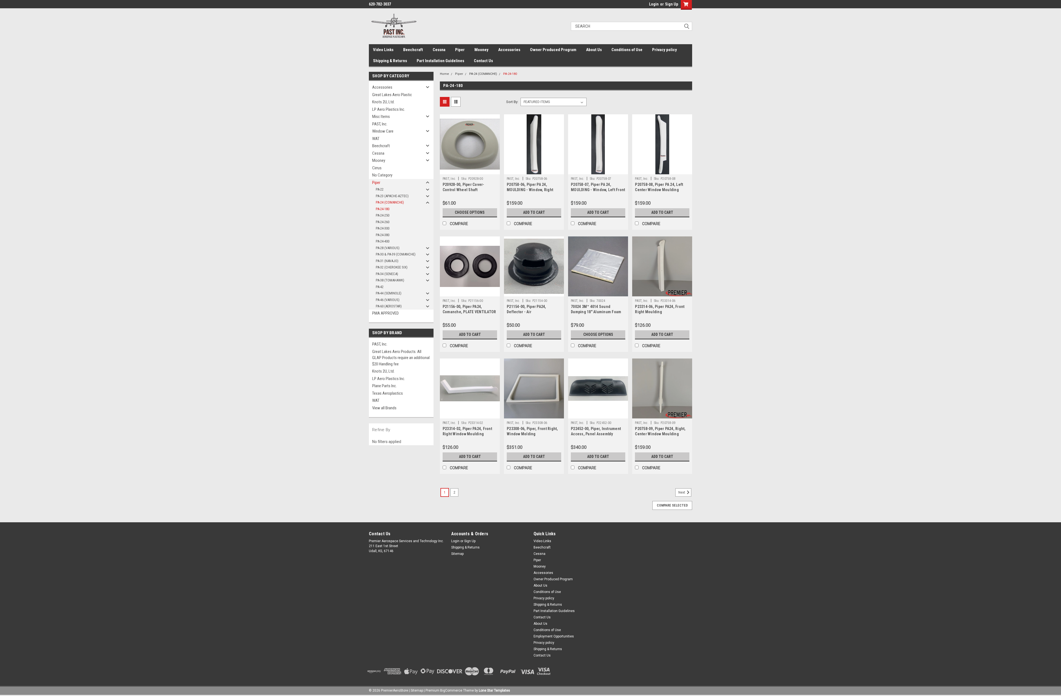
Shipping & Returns (390, 60)
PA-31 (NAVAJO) (387, 261)
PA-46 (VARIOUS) (388, 300)
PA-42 (380, 287)
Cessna (439, 49)
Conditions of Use (626, 49)
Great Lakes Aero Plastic (392, 94)
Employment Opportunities (554, 636)
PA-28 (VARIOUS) (388, 248)
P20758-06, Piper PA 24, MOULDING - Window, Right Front (530, 189)
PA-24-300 (382, 228)
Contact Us (483, 60)
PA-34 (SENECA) (387, 274)
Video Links (383, 49)
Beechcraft (413, 49)
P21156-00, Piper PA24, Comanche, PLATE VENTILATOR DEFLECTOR (469, 311)
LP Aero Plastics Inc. (388, 109)
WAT (375, 138)
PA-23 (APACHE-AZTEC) (392, 196)
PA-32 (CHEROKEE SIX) (392, 267)
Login (654, 4)
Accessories (509, 49)
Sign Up (671, 4)
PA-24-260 (382, 222)
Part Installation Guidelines (440, 60)
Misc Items (381, 116)
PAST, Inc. (379, 124)
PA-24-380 (382, 235)
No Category (382, 175)
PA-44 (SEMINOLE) (388, 293)
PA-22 (380, 189)
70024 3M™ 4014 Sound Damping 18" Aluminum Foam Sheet (596, 311)
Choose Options (470, 212)
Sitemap (457, 554)
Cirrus (377, 167)
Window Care (382, 131)
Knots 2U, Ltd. (383, 101)
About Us (594, 49)
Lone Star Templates (494, 690)
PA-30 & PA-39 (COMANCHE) (396, 254)
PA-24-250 (382, 215)
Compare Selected (672, 505)
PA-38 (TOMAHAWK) (390, 280)
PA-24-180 (382, 209)
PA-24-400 (382, 241)
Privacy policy (664, 49)
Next (682, 492)
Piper (460, 49)
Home (444, 74)
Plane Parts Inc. (384, 385)
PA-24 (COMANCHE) (390, 202)
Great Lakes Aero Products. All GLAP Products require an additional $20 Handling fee (401, 358)
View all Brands (384, 407)
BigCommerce (451, 690)
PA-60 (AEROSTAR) (389, 306)
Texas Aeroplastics (387, 393)
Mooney (481, 49)
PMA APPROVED (385, 313)
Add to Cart (534, 212)
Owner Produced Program (553, 49)
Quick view (470, 170)
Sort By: (512, 102)
